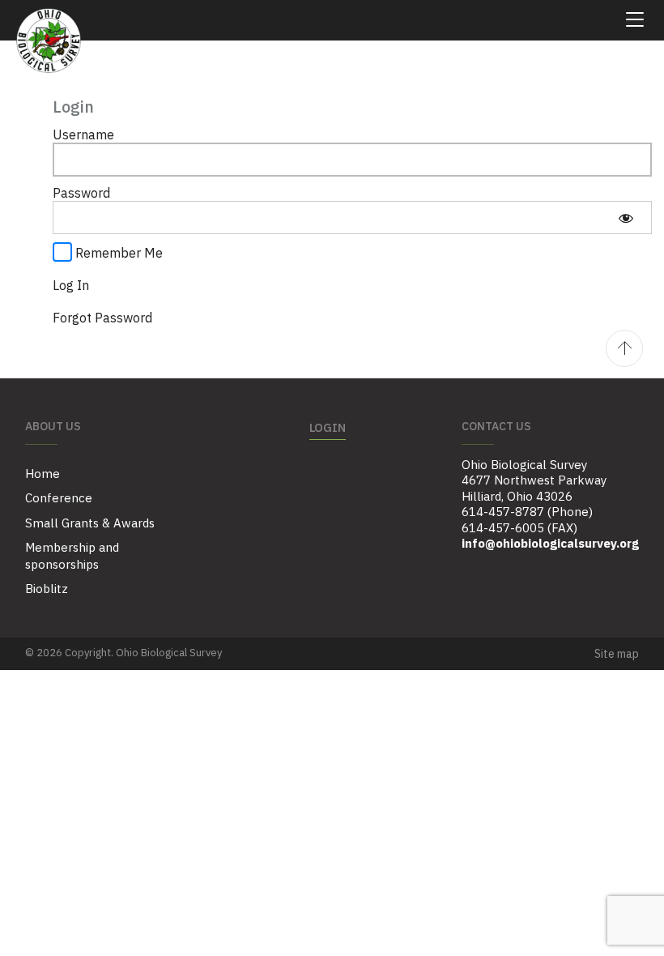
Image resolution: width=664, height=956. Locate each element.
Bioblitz (46, 588)
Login (327, 427)
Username (83, 134)
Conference (58, 498)
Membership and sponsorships (72, 556)
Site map (616, 654)
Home (42, 473)
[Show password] (625, 217)
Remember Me (117, 253)
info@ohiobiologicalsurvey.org (550, 543)
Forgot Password (102, 317)
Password (81, 193)
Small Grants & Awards (90, 523)
